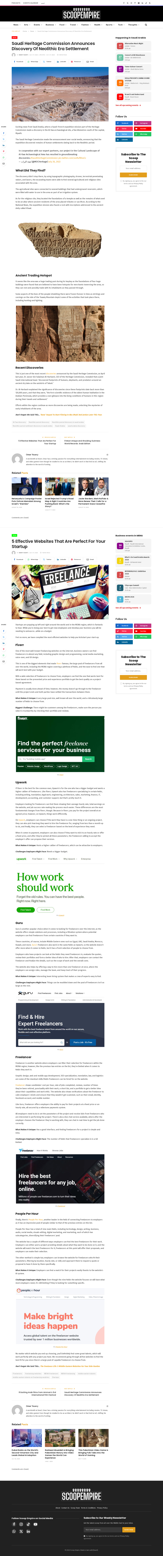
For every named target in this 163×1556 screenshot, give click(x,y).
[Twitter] (3, 139)
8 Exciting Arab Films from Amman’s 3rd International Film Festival (37, 1393)
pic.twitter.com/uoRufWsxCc (72, 158)
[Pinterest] (3, 151)
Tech (120, 25)
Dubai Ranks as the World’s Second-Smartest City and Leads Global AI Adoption (25, 1453)
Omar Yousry (23, 55)
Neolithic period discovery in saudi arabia (68, 422)
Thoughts (132, 25)
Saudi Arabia (60, 426)
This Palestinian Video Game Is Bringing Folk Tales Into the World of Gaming (93, 1453)
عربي (43, 3)
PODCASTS (16, 3)
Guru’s (34, 945)
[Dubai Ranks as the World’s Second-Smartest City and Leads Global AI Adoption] (27, 1438)
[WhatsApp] (3, 157)
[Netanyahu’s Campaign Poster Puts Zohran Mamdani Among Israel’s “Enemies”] (27, 486)
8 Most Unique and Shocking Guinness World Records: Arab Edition (82, 442)
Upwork (21, 820)
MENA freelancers (51, 1374)
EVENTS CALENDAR (30, 3)
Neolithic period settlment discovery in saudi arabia (32, 426)
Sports (109, 25)
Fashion (85, 25)
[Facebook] (3, 133)
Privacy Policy (138, 183)
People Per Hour (36, 1220)
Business (50, 25)
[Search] (146, 24)
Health (97, 25)
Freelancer (20, 1085)
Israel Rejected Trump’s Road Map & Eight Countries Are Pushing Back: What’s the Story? (59, 502)
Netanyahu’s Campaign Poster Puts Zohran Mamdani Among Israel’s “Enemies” (27, 501)
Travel (73, 25)
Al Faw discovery (19, 422)
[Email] (3, 163)
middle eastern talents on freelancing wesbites (31, 1377)
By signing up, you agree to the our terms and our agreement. (134, 183)
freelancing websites (33, 1374)
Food (62, 25)
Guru (61, 1049)
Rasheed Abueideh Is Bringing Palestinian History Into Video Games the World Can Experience (59, 1454)
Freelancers (17, 1374)
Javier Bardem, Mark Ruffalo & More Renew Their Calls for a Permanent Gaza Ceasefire (93, 501)
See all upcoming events (128, 105)
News (15, 25)
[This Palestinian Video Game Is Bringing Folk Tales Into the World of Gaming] (93, 1438)
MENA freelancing (68, 1374)
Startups (55, 1377)
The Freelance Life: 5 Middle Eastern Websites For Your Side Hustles (70, 1366)
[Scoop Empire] (81, 13)
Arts (26, 25)
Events (37, 25)
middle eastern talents (87, 1374)
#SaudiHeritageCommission (44, 158)
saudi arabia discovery (76, 426)
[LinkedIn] (3, 145)
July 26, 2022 (54, 161)
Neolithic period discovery (39, 422)
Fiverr (59, 663)
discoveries (51, 373)
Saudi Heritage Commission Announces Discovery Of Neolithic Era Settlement (83, 1393)
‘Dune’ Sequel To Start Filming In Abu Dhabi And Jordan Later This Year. (71, 415)
